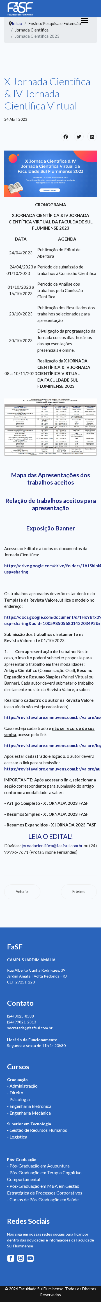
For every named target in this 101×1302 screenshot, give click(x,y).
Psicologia (20, 1099)
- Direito (15, 1092)
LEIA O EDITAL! (50, 836)
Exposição (40, 528)
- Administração (22, 1085)
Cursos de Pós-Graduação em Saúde (44, 1199)
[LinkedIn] (92, 136)
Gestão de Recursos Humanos (38, 1130)
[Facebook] (65, 136)
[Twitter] (79, 136)
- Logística (17, 1136)
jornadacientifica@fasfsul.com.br (52, 845)
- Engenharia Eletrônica (29, 1106)
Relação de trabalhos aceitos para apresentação (50, 504)
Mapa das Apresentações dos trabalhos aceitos (50, 478)
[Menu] (84, 20)
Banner (65, 528)
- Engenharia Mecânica (29, 1112)
